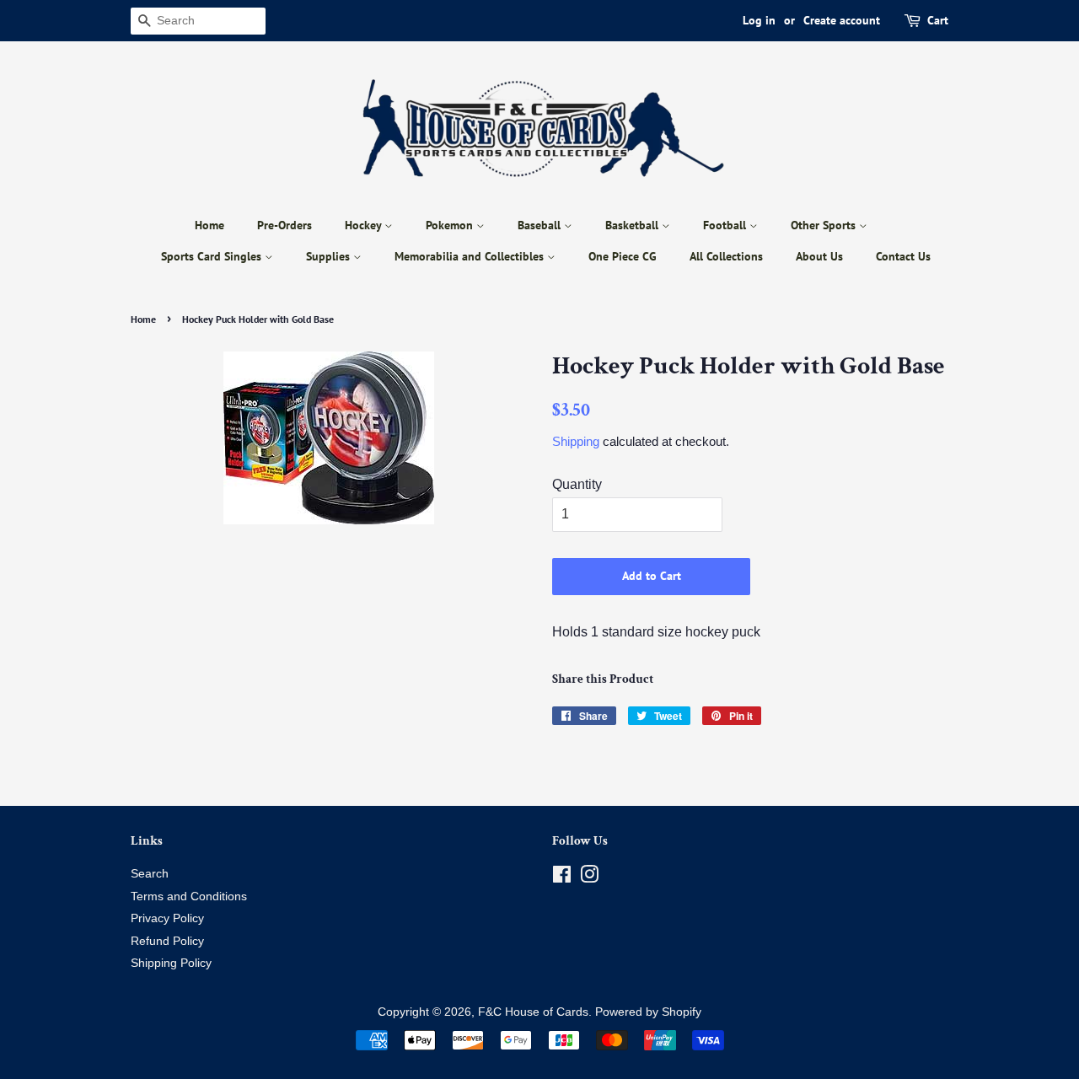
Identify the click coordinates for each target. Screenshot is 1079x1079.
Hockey (364, 225)
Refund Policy (167, 941)
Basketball (633, 225)
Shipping (575, 441)
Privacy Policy (167, 918)
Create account (841, 20)
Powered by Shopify (648, 1012)
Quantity (577, 484)
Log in (759, 20)
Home (209, 225)
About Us (819, 256)
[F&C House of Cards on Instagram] (589, 878)
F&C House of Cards (533, 1012)
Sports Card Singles (213, 256)
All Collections (726, 256)
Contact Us (903, 256)
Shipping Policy (171, 963)
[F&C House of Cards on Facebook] (562, 878)
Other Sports (825, 225)
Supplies (329, 256)
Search (150, 873)
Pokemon (451, 225)
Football (726, 225)
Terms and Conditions (189, 896)
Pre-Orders (284, 225)
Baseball (541, 225)
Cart (937, 20)
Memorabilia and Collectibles (471, 256)
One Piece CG (622, 256)
